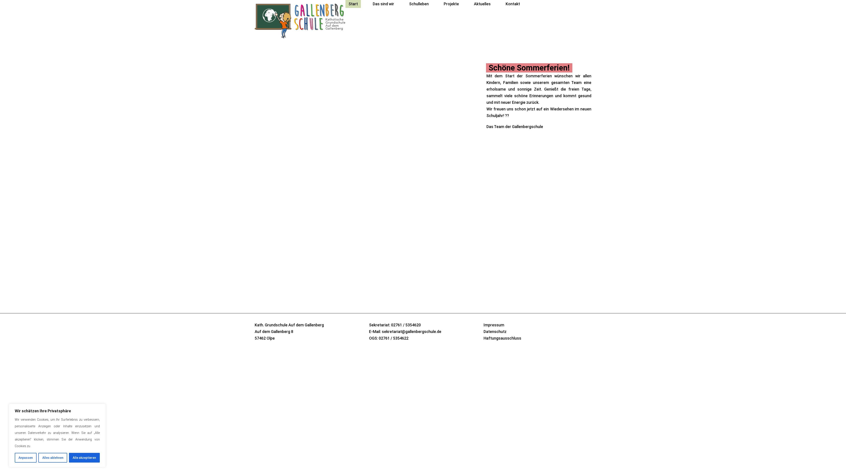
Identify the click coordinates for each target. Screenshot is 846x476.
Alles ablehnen (52, 457)
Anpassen (26, 457)
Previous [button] (490, 254)
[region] (57, 435)
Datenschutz (495, 331)
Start (353, 4)
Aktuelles (482, 4)
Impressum (494, 325)
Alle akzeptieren (84, 457)
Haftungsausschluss (502, 338)
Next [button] (502, 254)
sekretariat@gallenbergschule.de (411, 331)
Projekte (451, 4)
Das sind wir (383, 4)
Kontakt (513, 4)
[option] (423, 116)
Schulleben (419, 4)
